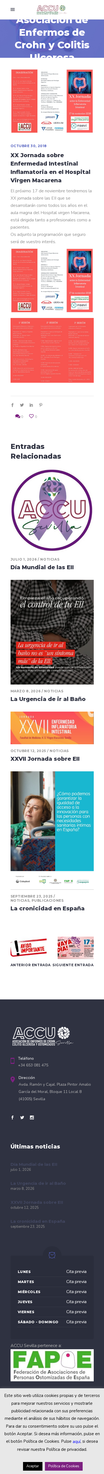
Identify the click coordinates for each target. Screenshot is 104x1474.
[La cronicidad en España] (52, 830)
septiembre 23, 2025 (32, 896)
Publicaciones (48, 900)
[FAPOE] (52, 1380)
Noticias (49, 559)
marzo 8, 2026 (26, 691)
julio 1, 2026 (24, 559)
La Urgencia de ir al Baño (48, 699)
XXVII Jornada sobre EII (45, 758)
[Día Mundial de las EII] (52, 510)
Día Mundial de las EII (42, 567)
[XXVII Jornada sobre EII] (52, 728)
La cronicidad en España (48, 908)
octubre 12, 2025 (28, 751)
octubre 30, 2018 (29, 146)
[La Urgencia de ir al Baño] (52, 632)
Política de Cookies (63, 1466)
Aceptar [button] (32, 1466)
